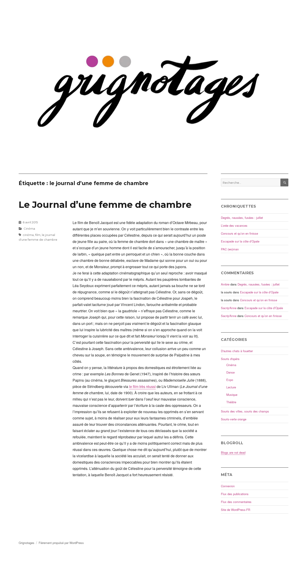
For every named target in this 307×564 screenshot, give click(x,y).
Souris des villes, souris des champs (245, 411)
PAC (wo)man (230, 249)
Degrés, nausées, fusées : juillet (242, 217)
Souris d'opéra (230, 359)
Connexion (228, 486)
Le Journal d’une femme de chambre (105, 204)
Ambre (225, 284)
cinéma (28, 235)
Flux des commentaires (236, 502)
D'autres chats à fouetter (237, 351)
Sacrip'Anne (228, 308)
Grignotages (26, 543)
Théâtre (231, 402)
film (37, 235)
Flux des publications (235, 494)
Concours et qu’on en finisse (239, 233)
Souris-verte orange (233, 419)
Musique (231, 394)
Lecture (231, 387)
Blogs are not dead (233, 452)
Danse (230, 372)
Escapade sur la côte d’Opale (240, 241)
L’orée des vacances (234, 225)
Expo (229, 380)
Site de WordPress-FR (235, 509)
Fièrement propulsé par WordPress (61, 543)
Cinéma (29, 228)
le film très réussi (142, 386)
